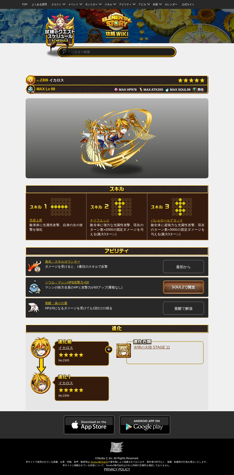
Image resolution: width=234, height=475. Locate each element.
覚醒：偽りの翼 (56, 303)
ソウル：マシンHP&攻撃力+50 (67, 282)
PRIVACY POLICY (117, 469)
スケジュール (60, 32)
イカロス (65, 348)
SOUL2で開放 (183, 287)
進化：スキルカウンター (62, 261)
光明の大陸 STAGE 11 (152, 347)
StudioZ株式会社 (99, 462)
